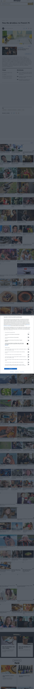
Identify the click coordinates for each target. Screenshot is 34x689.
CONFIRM (10, 368)
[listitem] (17, 332)
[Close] (32, 317)
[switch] (28, 334)
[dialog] (17, 344)
